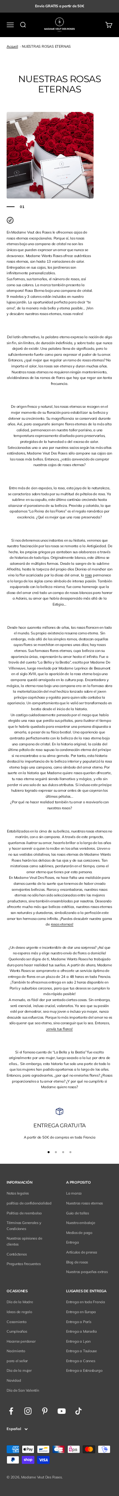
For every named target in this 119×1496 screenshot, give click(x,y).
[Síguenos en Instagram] (27, 1411)
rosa (88, 575)
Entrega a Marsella (81, 1331)
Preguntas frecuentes (24, 1263)
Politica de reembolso (24, 1213)
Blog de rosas (77, 1262)
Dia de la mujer (19, 1370)
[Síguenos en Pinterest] (44, 1411)
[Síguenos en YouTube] (61, 1411)
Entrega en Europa (81, 1311)
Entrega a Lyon (78, 1341)
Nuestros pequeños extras (87, 1271)
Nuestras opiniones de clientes (24, 1241)
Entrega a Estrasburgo (84, 1370)
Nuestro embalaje (80, 1222)
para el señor (17, 1361)
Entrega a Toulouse (81, 1351)
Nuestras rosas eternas (84, 1203)
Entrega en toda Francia (85, 1302)
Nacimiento (16, 1351)
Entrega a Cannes (80, 1361)
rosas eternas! (62, 924)
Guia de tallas (77, 1213)
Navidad (14, 1380)
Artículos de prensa (81, 1252)
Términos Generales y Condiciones (24, 1225)
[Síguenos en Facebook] (11, 1411)
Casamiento (16, 1321)
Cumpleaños (17, 1331)
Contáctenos (17, 1254)
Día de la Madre (20, 1302)
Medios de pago (79, 1232)
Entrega (72, 1242)
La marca (74, 1193)
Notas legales (18, 1193)
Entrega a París (78, 1321)
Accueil (12, 46)
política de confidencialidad (29, 1203)
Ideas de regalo (19, 1311)
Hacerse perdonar (21, 1341)
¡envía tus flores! (59, 1029)
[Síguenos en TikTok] (78, 1411)
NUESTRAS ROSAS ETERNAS (46, 46)
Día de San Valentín (23, 1390)
